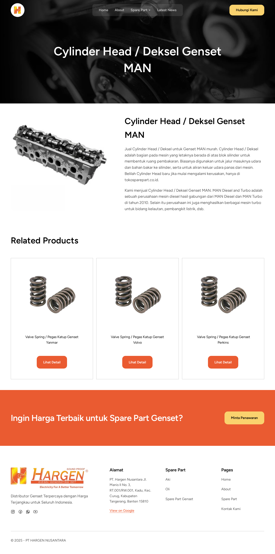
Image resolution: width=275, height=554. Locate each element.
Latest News (166, 10)
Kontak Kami (231, 509)
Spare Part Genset (179, 499)
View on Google (122, 510)
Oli (167, 489)
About (119, 10)
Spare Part (229, 499)
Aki (167, 479)
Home (103, 10)
